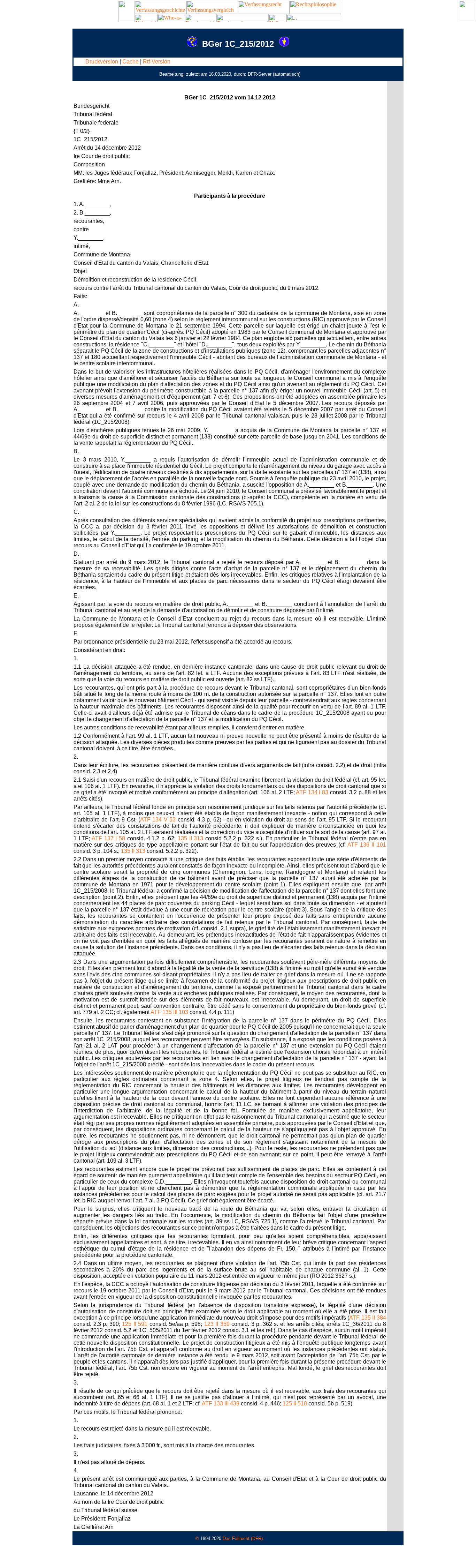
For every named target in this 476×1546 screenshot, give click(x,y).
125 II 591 (134, 1324)
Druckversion (101, 62)
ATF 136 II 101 (366, 845)
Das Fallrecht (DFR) (243, 1538)
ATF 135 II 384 (367, 1318)
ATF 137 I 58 (108, 838)
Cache (130, 62)
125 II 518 (295, 1403)
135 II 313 (191, 838)
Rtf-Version (156, 62)
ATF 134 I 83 (312, 792)
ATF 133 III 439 (220, 1403)
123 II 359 (217, 1324)
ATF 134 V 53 (158, 820)
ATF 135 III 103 (169, 1012)
